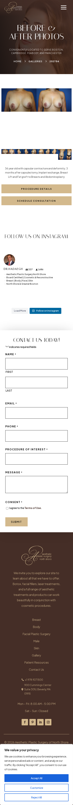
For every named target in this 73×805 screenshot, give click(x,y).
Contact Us (36, 669)
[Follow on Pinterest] (32, 722)
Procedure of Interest (26, 449)
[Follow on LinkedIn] (40, 722)
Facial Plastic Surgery (36, 634)
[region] (36, 774)
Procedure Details (36, 188)
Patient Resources (36, 662)
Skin (36, 648)
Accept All (36, 778)
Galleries (35, 61)
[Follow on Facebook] (25, 722)
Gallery (36, 655)
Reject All (36, 797)
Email (11, 403)
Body (36, 627)
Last (8, 390)
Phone (11, 426)
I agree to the (25, 507)
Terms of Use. (33, 507)
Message (14, 472)
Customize (36, 787)
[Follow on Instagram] (48, 722)
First (9, 371)
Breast (36, 620)
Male (36, 641)
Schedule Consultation (36, 200)
